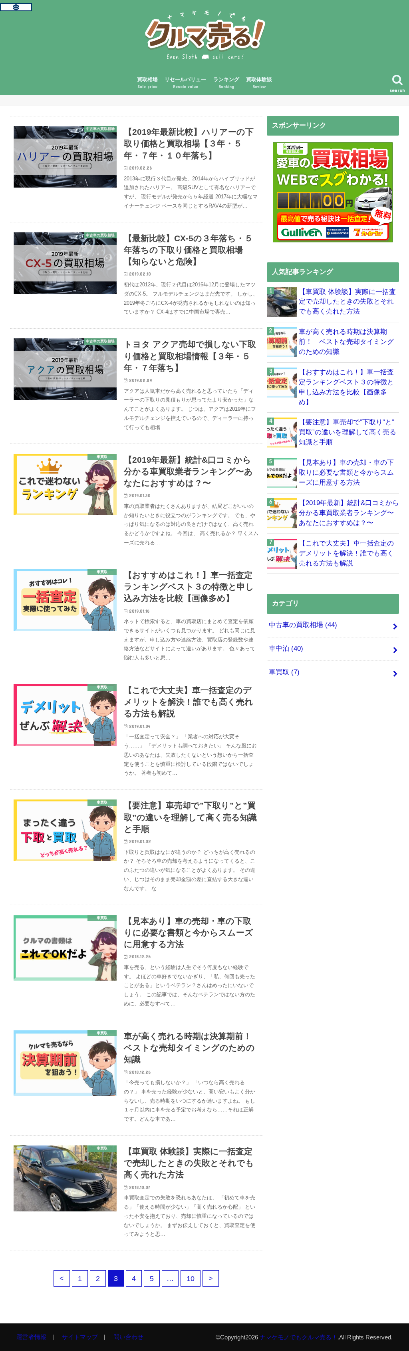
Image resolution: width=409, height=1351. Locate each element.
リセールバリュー (185, 83)
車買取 (284, 672)
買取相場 (147, 83)
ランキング (226, 83)
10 (191, 1278)
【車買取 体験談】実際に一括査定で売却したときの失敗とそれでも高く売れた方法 (347, 302)
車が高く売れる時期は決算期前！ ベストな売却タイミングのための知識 (346, 342)
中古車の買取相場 (303, 625)
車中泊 (286, 648)
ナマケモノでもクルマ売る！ (299, 1337)
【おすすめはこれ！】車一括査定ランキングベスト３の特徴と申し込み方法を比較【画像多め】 (346, 387)
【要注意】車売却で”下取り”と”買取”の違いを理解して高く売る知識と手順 (347, 432)
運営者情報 (31, 1337)
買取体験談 (259, 83)
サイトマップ (80, 1337)
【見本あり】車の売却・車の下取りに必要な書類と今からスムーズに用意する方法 (346, 472)
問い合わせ (128, 1337)
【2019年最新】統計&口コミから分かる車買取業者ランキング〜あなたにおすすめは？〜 (349, 513)
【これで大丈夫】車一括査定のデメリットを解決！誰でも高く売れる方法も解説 (346, 553)
